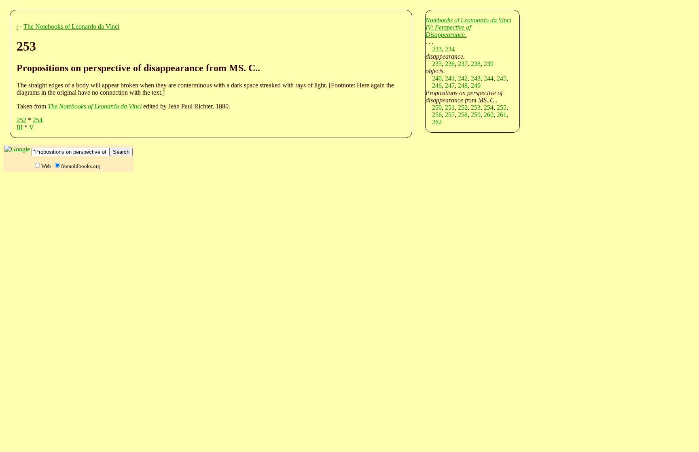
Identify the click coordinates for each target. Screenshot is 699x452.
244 (489, 78)
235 (437, 63)
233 (437, 49)
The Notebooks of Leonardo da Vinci (71, 26)
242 (463, 78)
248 (463, 85)
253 (476, 107)
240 (437, 78)
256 (437, 114)
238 (476, 63)
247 (450, 85)
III (20, 127)
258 (463, 114)
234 (450, 49)
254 (37, 120)
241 (450, 78)
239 (489, 63)
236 (450, 63)
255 (501, 107)
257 (450, 114)
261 (501, 114)
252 (21, 120)
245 (501, 78)
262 (437, 122)
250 (437, 107)
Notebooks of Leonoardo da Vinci (468, 20)
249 (476, 85)
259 (476, 114)
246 (437, 85)
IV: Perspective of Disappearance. (448, 31)
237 (463, 63)
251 (450, 107)
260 (489, 114)
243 (476, 78)
